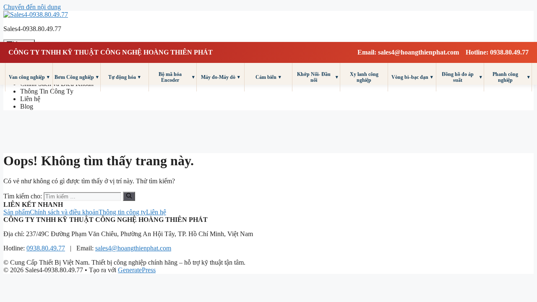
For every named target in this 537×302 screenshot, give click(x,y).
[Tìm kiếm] (129, 196)
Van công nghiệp (29, 77)
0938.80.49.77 (45, 248)
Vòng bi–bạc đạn (412, 77)
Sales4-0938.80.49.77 (32, 28)
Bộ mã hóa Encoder (177, 77)
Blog (26, 106)
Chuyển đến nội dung (32, 6)
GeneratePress (137, 269)
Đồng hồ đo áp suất (462, 77)
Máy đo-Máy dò (220, 77)
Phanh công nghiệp (511, 77)
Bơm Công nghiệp (77, 77)
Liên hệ (30, 98)
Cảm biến (268, 77)
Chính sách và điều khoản (64, 212)
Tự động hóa (124, 77)
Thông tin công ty (122, 212)
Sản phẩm (16, 212)
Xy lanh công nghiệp (364, 77)
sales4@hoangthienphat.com (133, 248)
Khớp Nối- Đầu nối (317, 77)
